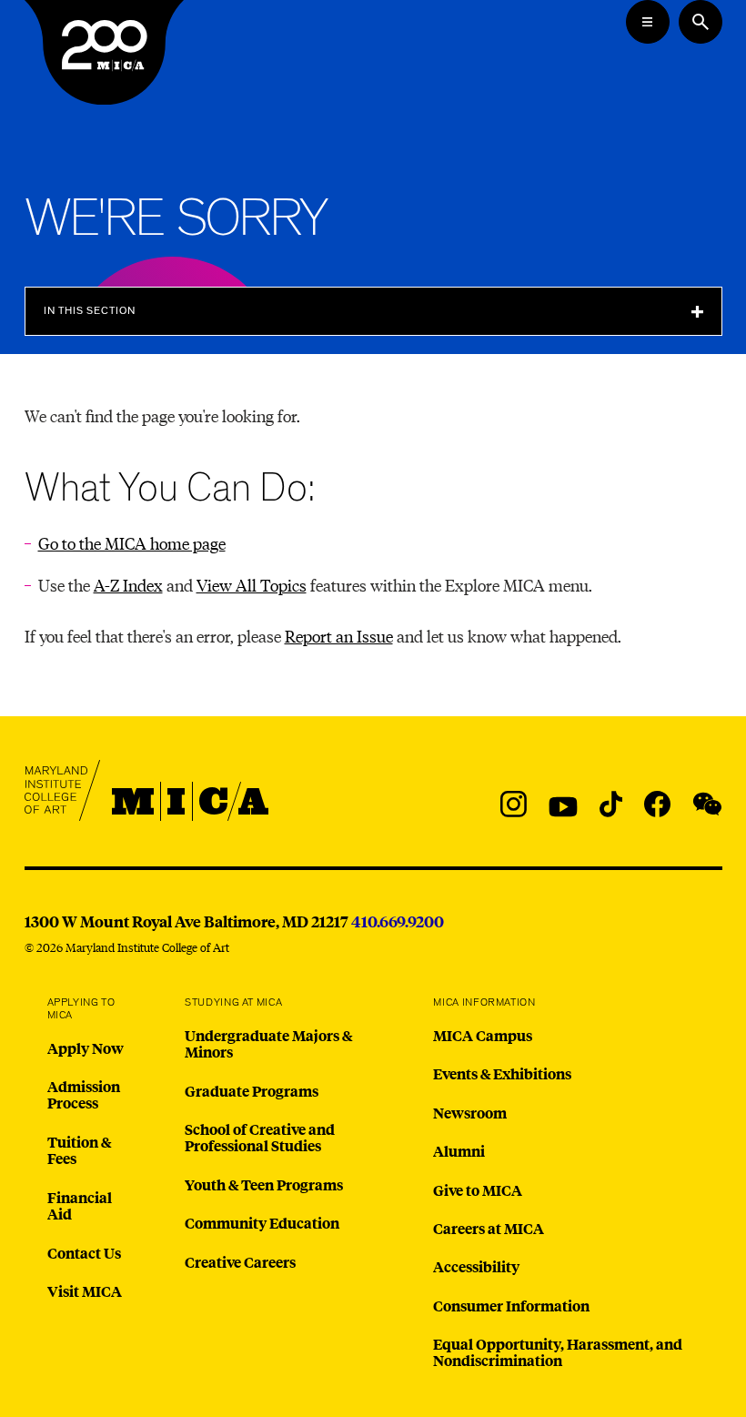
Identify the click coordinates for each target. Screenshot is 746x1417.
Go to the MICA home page (132, 542)
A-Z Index (128, 584)
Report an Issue (339, 635)
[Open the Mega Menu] (648, 22)
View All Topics (252, 584)
